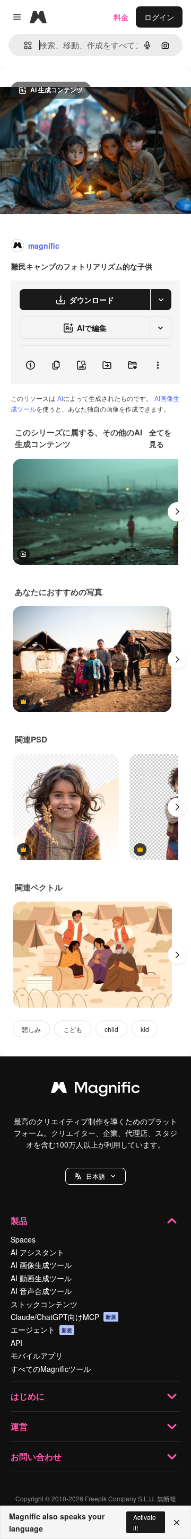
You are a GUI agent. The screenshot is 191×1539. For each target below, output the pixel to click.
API (16, 1342)
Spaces (23, 1239)
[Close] (176, 1522)
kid (145, 1029)
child (111, 1029)
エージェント (41, 1329)
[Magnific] (95, 1090)
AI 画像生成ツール (41, 1265)
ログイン (159, 17)
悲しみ (31, 1029)
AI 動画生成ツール (41, 1278)
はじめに (28, 1396)
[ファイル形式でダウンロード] (160, 299)
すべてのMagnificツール (51, 1368)
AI (60, 398)
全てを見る (160, 438)
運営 (19, 1426)
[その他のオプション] (157, 364)
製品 (19, 1220)
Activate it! (144, 1522)
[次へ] (177, 512)
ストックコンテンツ (44, 1304)
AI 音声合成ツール (41, 1291)
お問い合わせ (36, 1456)
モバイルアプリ (37, 1355)
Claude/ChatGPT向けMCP (63, 1316)
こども (72, 1029)
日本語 (95, 1176)
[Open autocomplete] (23, 45)
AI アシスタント (37, 1252)
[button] (95, 1176)
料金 (121, 17)
